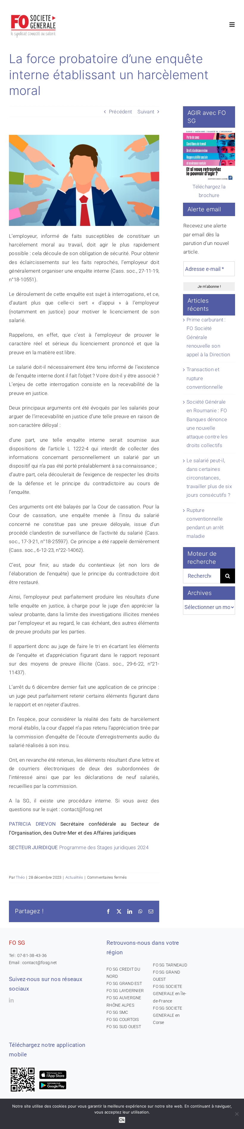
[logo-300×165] (34, 13)
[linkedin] (11, 1000)
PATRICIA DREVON (34, 824)
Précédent (120, 112)
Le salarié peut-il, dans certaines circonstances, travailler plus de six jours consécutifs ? (209, 477)
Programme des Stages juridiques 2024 (103, 847)
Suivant (145, 112)
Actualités (74, 877)
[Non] (237, 1114)
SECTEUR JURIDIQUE (34, 847)
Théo (20, 877)
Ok (122, 1119)
